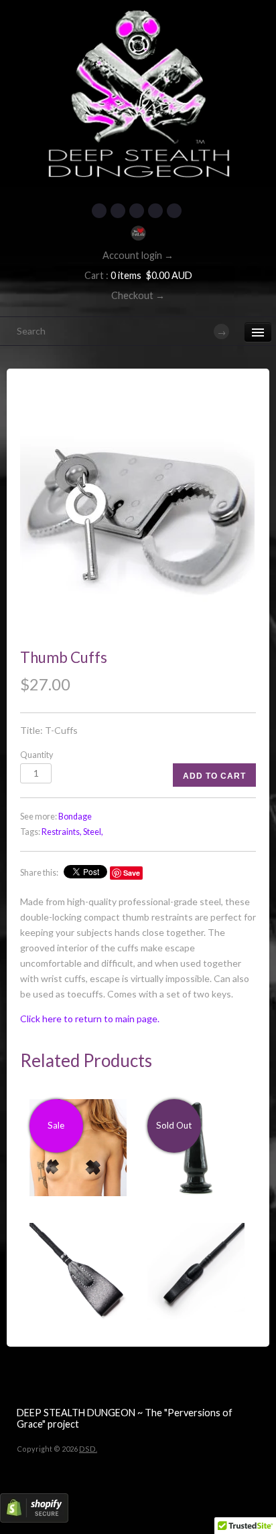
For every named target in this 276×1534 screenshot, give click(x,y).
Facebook (99, 210)
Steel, (93, 832)
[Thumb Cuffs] (138, 516)
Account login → (138, 255)
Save (131, 873)
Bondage (75, 816)
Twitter (118, 210)
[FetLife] (138, 233)
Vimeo (174, 210)
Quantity (36, 755)
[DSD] (138, 16)
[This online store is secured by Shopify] (34, 1520)
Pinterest (136, 210)
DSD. (88, 1448)
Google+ (155, 210)
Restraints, (62, 832)
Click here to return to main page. (89, 1018)
